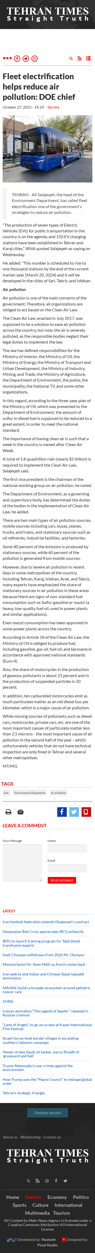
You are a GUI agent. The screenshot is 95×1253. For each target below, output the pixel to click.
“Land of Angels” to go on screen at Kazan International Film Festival (47, 1026)
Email (51, 860)
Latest (9, 911)
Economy (57, 1197)
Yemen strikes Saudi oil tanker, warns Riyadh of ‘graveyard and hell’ (41, 1054)
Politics (81, 1197)
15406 (8, 1001)
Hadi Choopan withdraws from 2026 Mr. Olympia (43, 954)
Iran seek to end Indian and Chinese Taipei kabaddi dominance (43, 976)
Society (53, 107)
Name (52, 841)
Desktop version (47, 1112)
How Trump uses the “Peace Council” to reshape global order (47, 1081)
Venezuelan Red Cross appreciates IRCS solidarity (43, 931)
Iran (6, 792)
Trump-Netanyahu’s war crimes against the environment (38, 1067)
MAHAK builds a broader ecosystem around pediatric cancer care (47, 989)
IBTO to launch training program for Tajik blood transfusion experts (41, 943)
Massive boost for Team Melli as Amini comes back (44, 964)
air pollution (58, 792)
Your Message (12, 841)
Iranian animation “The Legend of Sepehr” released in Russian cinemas (45, 1013)
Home (12, 1197)
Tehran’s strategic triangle (24, 1093)
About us (10, 1137)
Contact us (52, 1137)
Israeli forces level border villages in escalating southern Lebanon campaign (40, 1040)
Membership (30, 1137)
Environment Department (29, 792)
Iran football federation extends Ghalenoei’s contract (46, 921)
